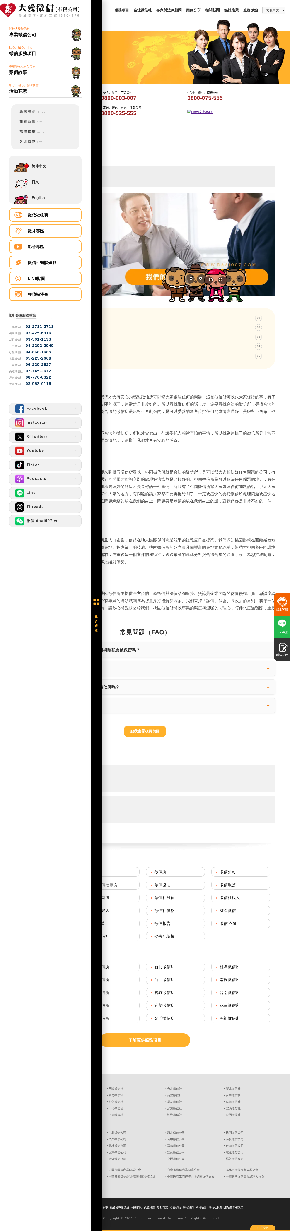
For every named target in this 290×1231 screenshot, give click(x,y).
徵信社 (95, 872)
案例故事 (102, 1207)
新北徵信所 (164, 966)
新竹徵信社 (116, 1095)
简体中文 (39, 166)
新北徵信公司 (176, 1132)
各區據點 (175, 1207)
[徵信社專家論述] (33, 115)
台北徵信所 (99, 966)
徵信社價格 (164, 910)
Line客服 (282, 632)
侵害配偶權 (164, 936)
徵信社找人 (230, 897)
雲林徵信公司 (117, 1145)
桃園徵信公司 (235, 1132)
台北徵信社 (174, 1088)
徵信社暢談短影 (42, 262)
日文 (35, 182)
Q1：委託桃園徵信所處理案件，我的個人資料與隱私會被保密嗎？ (80, 649)
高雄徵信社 (116, 1108)
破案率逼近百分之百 (22, 70)
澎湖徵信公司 (117, 1159)
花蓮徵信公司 (235, 1152)
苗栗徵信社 (174, 1095)
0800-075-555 (205, 98)
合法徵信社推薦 (103, 884)
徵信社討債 (164, 897)
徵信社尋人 (99, 910)
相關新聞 (212, 10)
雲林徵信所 (99, 992)
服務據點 (250, 10)
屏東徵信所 (99, 1005)
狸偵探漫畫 (38, 294)
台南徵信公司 (235, 1145)
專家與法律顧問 (169, 10)
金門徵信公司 (176, 1159)
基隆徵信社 (116, 1088)
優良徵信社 (99, 936)
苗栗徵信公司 (117, 1139)
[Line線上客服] (230, 112)
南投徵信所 (230, 979)
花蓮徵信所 (230, 1005)
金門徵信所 (164, 1018)
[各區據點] (33, 144)
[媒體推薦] (33, 135)
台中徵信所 (164, 979)
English (38, 198)
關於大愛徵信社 (22, 32)
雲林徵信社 (174, 1102)
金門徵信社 (233, 1115)
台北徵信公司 (117, 1132)
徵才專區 (36, 231)
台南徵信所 (230, 992)
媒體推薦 (231, 10)
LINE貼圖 (36, 278)
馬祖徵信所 (230, 1018)
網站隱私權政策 (233, 1207)
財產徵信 (228, 910)
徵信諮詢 (228, 923)
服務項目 (122, 10)
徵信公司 (228, 872)
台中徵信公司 (176, 1139)
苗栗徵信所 (99, 979)
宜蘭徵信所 (164, 1005)
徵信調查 (97, 923)
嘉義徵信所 (164, 992)
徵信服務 (228, 884)
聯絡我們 (188, 1207)
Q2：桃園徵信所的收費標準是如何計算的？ (59, 668)
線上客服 (282, 609)
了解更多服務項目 (145, 1040)
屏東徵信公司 (117, 1152)
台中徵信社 (233, 1095)
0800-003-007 (118, 98)
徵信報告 (162, 923)
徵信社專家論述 (119, 1207)
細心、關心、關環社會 (24, 88)
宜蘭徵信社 (233, 1108)
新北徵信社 (233, 1088)
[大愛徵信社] (45, 10)
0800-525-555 (118, 113)
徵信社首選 (99, 897)
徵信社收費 (38, 215)
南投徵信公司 (235, 1139)
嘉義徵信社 (233, 1102)
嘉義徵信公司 (176, 1145)
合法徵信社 (143, 10)
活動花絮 (162, 1207)
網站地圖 (201, 1207)
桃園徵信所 (230, 966)
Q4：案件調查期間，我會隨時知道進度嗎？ (59, 705)
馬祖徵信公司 (235, 1159)
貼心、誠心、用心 (22, 51)
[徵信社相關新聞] (33, 125)
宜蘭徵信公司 (176, 1152)
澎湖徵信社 (174, 1115)
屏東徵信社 (174, 1108)
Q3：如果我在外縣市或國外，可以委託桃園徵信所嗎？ (70, 687)
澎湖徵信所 (99, 1018)
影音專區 (36, 247)
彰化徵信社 (116, 1102)
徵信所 (160, 872)
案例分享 (193, 10)
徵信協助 (162, 884)
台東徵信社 (116, 1115)
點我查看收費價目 (145, 731)
